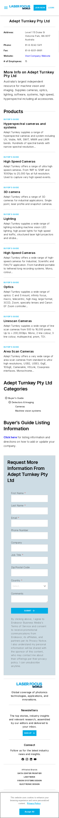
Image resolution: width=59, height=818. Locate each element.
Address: (9, 32)
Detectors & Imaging (23, 402)
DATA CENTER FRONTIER (29, 773)
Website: (8, 56)
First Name (18, 493)
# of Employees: (13, 61)
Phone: (7, 45)
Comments (17, 593)
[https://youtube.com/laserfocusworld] (35, 759)
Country (16, 580)
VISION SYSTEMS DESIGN (29, 780)
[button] (6, 7)
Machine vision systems (28, 410)
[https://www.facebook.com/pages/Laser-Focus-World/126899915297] (22, 759)
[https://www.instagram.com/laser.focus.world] (26, 759)
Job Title (17, 554)
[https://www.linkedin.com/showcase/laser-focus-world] (31, 759)
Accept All (29, 812)
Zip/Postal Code (20, 567)
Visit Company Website (37, 56)
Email (15, 517)
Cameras (20, 406)
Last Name (18, 505)
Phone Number (19, 530)
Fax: (6, 50)
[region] (29, 805)
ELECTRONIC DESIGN (30, 784)
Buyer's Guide (11, 119)
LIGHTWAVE (29, 777)
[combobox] (29, 585)
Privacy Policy (34, 803)
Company (16, 542)
